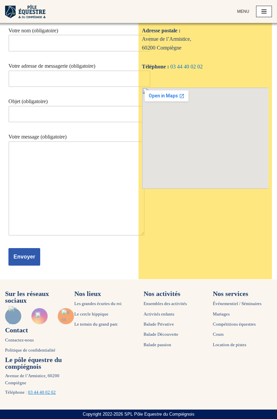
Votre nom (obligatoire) (33, 30)
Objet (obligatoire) (28, 101)
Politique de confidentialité (30, 350)
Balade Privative (159, 324)
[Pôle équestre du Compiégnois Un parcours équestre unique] (25, 11)
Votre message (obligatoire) (37, 137)
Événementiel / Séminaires (237, 303)
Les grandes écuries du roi (98, 303)
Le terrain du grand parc (96, 324)
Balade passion (157, 344)
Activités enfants (159, 314)
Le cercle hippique (91, 314)
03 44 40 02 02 (186, 66)
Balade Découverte (161, 334)
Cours (218, 334)
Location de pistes (229, 344)
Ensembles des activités (165, 303)
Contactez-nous (19, 340)
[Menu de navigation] (264, 11)
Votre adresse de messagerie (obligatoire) (51, 66)
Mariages (221, 314)
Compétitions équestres (234, 324)
